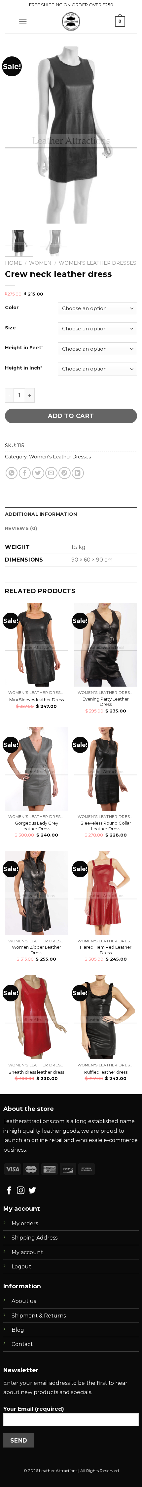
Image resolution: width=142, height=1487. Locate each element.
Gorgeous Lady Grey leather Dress (36, 825)
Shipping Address (34, 1238)
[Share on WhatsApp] (12, 473)
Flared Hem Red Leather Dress (105, 949)
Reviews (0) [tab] (21, 528)
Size (10, 327)
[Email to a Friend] (51, 473)
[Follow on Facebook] (9, 1191)
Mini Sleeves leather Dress (36, 699)
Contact (22, 1344)
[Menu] (22, 21)
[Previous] (16, 135)
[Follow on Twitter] (32, 1191)
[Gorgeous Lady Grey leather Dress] (36, 769)
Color (12, 307)
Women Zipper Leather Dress (36, 949)
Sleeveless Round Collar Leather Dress (106, 825)
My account (27, 1252)
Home (13, 263)
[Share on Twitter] (38, 473)
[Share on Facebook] (25, 473)
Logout (21, 1266)
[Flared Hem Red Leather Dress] (105, 893)
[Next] (126, 135)
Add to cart (71, 415)
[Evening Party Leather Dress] (105, 645)
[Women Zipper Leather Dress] (36, 893)
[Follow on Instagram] (20, 1191)
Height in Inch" (24, 368)
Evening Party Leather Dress (106, 701)
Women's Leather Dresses (97, 263)
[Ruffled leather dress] (105, 1017)
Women (40, 263)
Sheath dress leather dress (36, 1072)
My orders (25, 1223)
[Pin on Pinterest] (64, 473)
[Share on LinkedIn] (78, 473)
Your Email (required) (33, 1409)
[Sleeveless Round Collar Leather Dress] (105, 769)
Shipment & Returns (39, 1316)
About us (24, 1301)
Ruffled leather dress (105, 1072)
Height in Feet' (24, 347)
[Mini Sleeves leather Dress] (36, 645)
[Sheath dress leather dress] (36, 1017)
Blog (18, 1330)
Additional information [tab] (41, 514)
